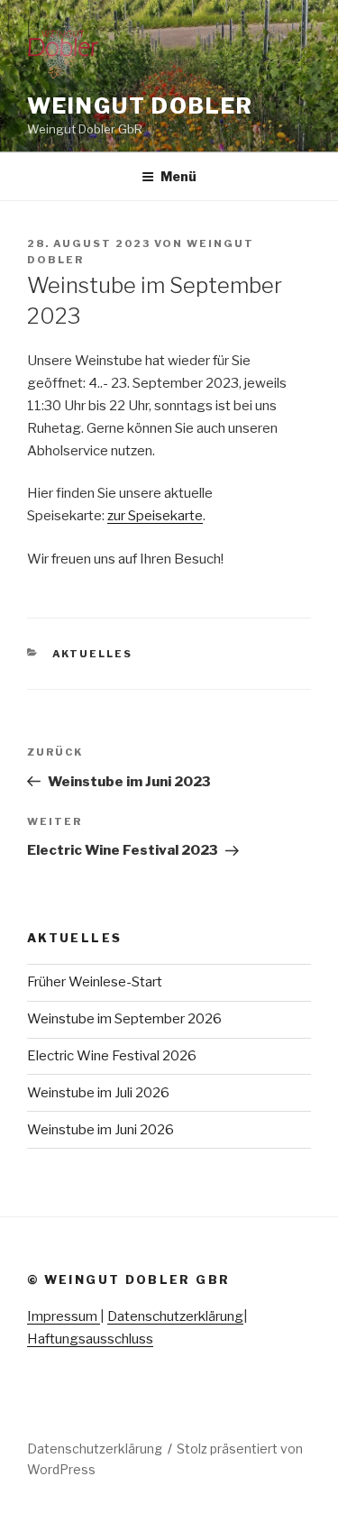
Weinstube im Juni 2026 (100, 1130)
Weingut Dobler (140, 106)
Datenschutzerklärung (175, 1316)
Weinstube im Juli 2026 (98, 1093)
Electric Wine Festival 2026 (111, 1056)
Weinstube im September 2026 (124, 1019)
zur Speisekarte (155, 516)
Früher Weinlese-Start (94, 982)
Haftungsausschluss (90, 1339)
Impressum (63, 1316)
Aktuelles (92, 653)
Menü (178, 176)
